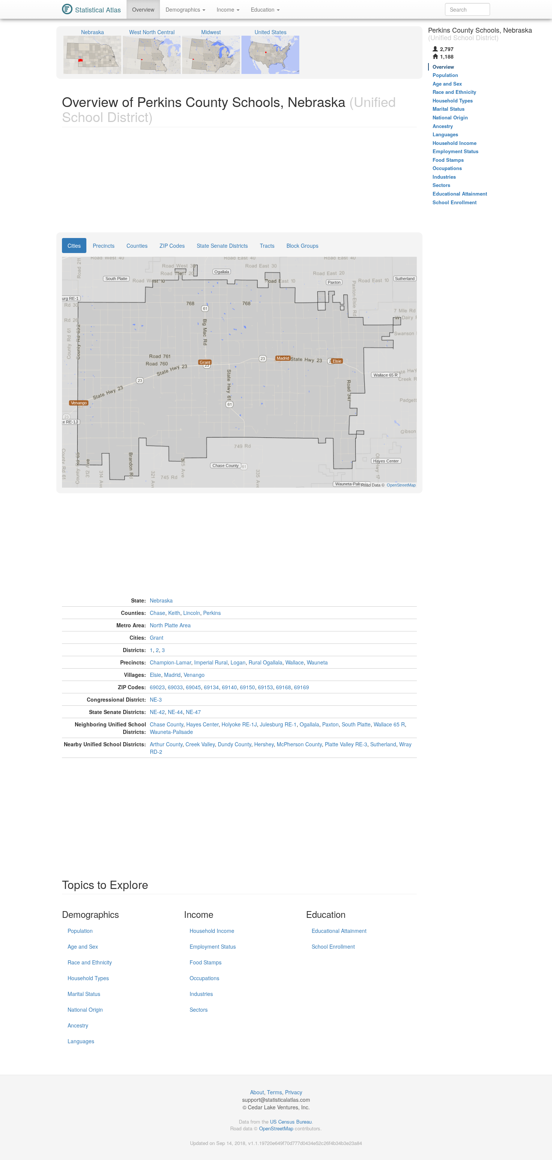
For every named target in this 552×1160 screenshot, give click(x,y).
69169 (301, 687)
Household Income (212, 930)
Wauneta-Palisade (171, 731)
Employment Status (213, 946)
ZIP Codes (172, 245)
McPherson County (299, 744)
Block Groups (302, 245)
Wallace (294, 662)
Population (80, 930)
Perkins (212, 612)
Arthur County (166, 744)
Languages (81, 1041)
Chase (157, 612)
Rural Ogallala (265, 662)
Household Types (88, 978)
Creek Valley (200, 744)
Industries (201, 993)
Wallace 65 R (389, 724)
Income (226, 9)
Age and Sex (83, 946)
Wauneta (317, 662)
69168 (283, 687)
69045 (193, 687)
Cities (74, 245)
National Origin (85, 1009)
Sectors (199, 1009)
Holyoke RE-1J (239, 724)
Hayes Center (202, 724)
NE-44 (175, 712)
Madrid (172, 674)
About (257, 1092)
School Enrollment (333, 946)
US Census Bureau (291, 1121)
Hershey (264, 744)
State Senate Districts (222, 245)
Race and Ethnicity (90, 962)
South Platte (356, 724)
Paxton (330, 724)
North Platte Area (170, 625)
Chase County (166, 724)
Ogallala (309, 724)
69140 (229, 687)
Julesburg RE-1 (278, 724)
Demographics (184, 9)
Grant (156, 637)
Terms (274, 1092)
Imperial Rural (211, 662)
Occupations (204, 978)
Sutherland (383, 744)
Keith (174, 612)
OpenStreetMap (276, 1128)
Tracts (267, 245)
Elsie (155, 674)
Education (263, 9)
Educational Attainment (339, 930)
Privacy (293, 1092)
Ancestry (78, 1025)
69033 (175, 687)
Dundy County (234, 744)
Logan (238, 662)
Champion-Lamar (170, 662)
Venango (194, 674)
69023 (157, 687)
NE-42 (157, 712)
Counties (137, 245)
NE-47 (193, 712)
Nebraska (161, 600)
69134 (211, 687)
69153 (265, 687)
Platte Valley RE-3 (346, 744)
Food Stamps (206, 962)
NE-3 (156, 699)
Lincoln (191, 612)
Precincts (104, 245)
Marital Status (84, 993)
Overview (143, 9)
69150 (247, 687)
